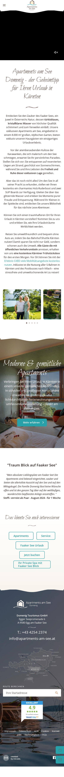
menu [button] (4, 5)
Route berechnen (13, 686)
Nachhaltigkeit (31, 734)
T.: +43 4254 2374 (32, 632)
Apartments (21, 536)
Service (45, 536)
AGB (36, 731)
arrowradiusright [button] (57, 304)
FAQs (44, 734)
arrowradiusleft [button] (7, 304)
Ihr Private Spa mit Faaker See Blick (30, 564)
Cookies (45, 731)
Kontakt (56, 731)
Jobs (19, 734)
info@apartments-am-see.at (32, 638)
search (56, 692)
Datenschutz (25, 731)
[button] (26, 323)
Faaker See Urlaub (32, 545)
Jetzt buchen (32, 555)
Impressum (10, 731)
